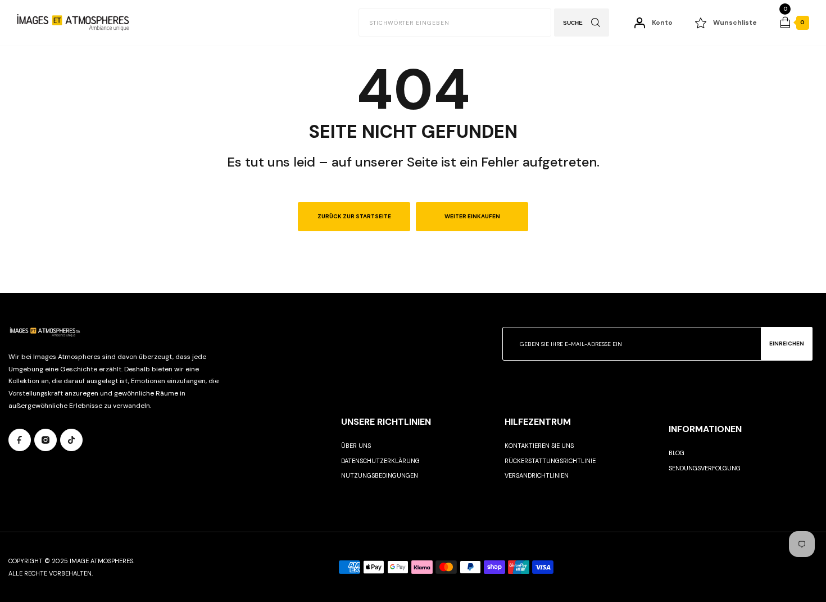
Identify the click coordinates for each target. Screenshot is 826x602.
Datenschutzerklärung (380, 461)
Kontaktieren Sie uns (539, 446)
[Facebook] (19, 440)
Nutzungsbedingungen (379, 475)
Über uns (356, 446)
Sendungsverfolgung (705, 468)
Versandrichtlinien (537, 475)
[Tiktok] (71, 440)
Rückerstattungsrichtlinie (550, 461)
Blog (676, 453)
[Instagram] (45, 440)
